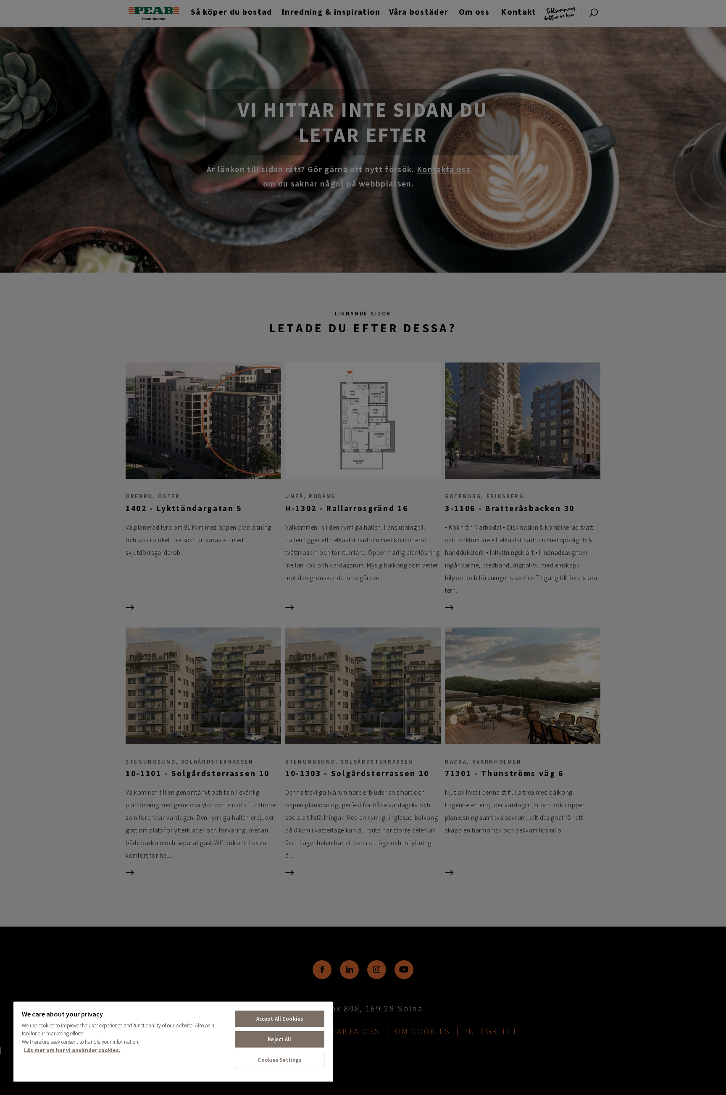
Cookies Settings (279, 1059)
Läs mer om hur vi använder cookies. (72, 1050)
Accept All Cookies (279, 1018)
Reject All (279, 1039)
